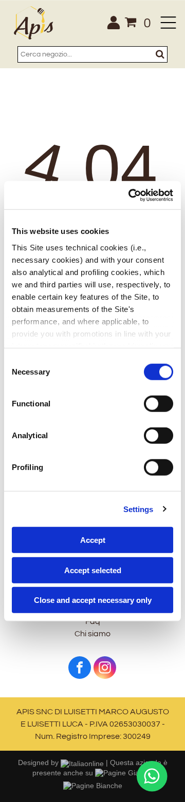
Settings (138, 508)
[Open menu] (168, 22)
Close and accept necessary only (93, 600)
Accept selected (92, 569)
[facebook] (79, 668)
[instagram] (105, 668)
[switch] (158, 404)
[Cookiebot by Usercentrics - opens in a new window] (130, 195)
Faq (92, 621)
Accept (92, 540)
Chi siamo (92, 634)
